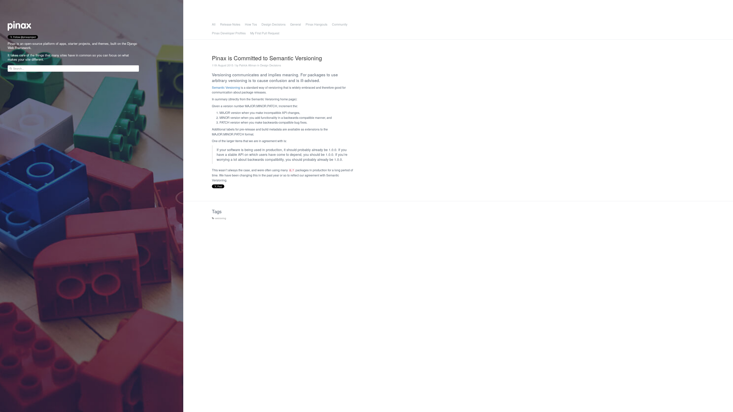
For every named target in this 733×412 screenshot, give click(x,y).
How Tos (251, 24)
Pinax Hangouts (316, 24)
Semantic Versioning (226, 87)
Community (339, 24)
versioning (220, 218)
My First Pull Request (264, 33)
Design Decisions (274, 24)
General (295, 24)
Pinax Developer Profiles (229, 33)
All (214, 24)
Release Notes (230, 24)
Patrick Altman (248, 65)
